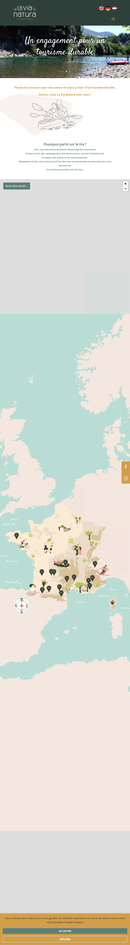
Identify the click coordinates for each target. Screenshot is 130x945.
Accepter (65, 931)
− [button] (125, 189)
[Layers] (17, 186)
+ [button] (125, 184)
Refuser (65, 939)
